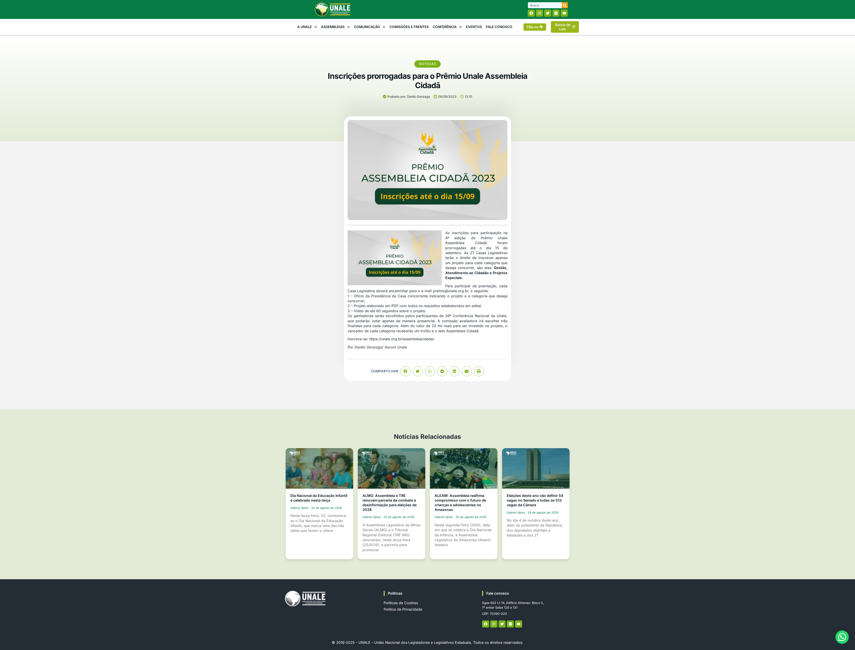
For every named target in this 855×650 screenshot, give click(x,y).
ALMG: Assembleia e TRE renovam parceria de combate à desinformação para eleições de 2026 (389, 502)
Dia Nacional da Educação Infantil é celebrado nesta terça (318, 497)
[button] (406, 371)
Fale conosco (497, 593)
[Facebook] (531, 13)
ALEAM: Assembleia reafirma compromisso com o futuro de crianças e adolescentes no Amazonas (460, 502)
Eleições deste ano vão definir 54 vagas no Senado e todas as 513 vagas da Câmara (535, 500)
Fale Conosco (499, 27)
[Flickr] (556, 13)
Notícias (427, 64)
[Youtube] (564, 13)
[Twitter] (547, 13)
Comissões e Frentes (409, 27)
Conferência (445, 27)
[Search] (565, 5)
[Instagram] (539, 13)
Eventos (474, 27)
